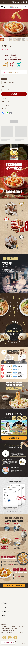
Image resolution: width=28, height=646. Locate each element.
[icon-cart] (25, 6)
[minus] (3, 90)
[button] (14, 94)
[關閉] (13, 643)
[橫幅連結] (14, 395)
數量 (2, 86)
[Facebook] (15, 637)
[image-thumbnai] (2, 39)
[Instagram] (10, 637)
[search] (4, 6)
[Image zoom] (14, 23)
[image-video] (14, 152)
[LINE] (4, 637)
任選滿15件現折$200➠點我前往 (13, 72)
